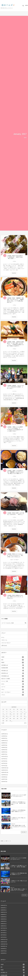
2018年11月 (3, 740)
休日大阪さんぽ (12, 670)
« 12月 (2, 723)
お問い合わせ (4, 645)
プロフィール (4, 640)
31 (10, 720)
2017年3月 (3, 761)
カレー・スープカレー (15, 559)
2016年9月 (3, 774)
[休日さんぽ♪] (8, 5)
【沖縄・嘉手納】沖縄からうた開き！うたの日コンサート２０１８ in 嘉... (18, 827)
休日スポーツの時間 (12, 678)
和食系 (12, 662)
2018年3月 (3, 749)
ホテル (12, 684)
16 (6, 716)
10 (10, 713)
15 (3, 716)
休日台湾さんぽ (12, 673)
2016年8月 (3, 777)
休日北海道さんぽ (12, 676)
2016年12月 (3, 767)
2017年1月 (3, 765)
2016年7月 (3, 779)
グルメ (15, 261)
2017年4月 (3, 758)
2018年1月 (3, 754)
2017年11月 (3, 756)
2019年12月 (3, 733)
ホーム (2, 637)
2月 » (25, 723)
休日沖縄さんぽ (12, 665)
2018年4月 (3, 747)
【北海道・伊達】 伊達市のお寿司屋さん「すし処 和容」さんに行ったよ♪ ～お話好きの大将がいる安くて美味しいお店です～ (15, 344)
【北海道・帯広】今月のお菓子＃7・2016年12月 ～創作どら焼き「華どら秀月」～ (15, 257)
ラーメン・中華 (12, 681)
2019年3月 (3, 738)
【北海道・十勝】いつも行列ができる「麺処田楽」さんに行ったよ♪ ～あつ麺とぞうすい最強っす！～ (16, 472)
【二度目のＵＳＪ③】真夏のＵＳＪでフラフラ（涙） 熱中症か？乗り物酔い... (18, 803)
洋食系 (12, 657)
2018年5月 (3, 745)
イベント (14, 391)
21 (24, 716)
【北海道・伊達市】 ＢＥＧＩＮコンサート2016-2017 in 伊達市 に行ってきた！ (15, 387)
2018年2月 (3, 752)
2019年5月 (3, 736)
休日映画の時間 (12, 667)
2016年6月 (3, 781)
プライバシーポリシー (6, 642)
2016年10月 (3, 772)
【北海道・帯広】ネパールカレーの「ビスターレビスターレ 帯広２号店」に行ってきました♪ (15, 555)
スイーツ (12, 686)
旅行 (12, 659)
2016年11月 (3, 770)
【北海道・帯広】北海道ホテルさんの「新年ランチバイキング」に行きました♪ (15, 597)
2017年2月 (3, 763)
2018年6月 (3, 742)
